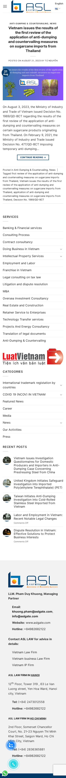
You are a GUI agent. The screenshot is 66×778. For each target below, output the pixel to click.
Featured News (13, 401)
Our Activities (12, 429)
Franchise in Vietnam (17, 270)
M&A (6, 291)
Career (7, 408)
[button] (5, 6)
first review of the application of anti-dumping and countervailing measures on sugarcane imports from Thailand (33, 177)
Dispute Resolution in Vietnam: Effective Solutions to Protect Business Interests (35, 534)
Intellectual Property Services (23, 256)
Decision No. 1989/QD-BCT (29, 199)
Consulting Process (16, 235)
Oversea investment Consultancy (25, 298)
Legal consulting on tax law (22, 277)
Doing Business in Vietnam (21, 249)
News (53, 23)
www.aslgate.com (38, 622)
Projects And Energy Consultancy (26, 326)
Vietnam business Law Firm (31, 658)
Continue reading (33, 157)
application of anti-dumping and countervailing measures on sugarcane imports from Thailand (31, 196)
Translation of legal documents (24, 333)
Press (6, 436)
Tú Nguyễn (51, 60)
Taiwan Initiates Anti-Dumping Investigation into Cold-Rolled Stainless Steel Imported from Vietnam (34, 501)
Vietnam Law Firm (24, 652)
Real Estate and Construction (23, 305)
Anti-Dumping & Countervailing (29, 23)
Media (7, 415)
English (59, 3)
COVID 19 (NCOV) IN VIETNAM (24, 394)
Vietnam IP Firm (23, 665)
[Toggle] (61, 249)
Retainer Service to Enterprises (24, 312)
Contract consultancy (18, 242)
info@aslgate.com (25, 616)
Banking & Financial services (22, 228)
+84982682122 (35, 629)
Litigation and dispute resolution (25, 284)
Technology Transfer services (23, 319)
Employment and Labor (19, 263)
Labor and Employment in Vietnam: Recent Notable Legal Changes (38, 516)
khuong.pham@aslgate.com (32, 611)
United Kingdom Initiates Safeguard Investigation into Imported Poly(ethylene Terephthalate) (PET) (38, 484)
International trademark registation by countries (29, 385)
